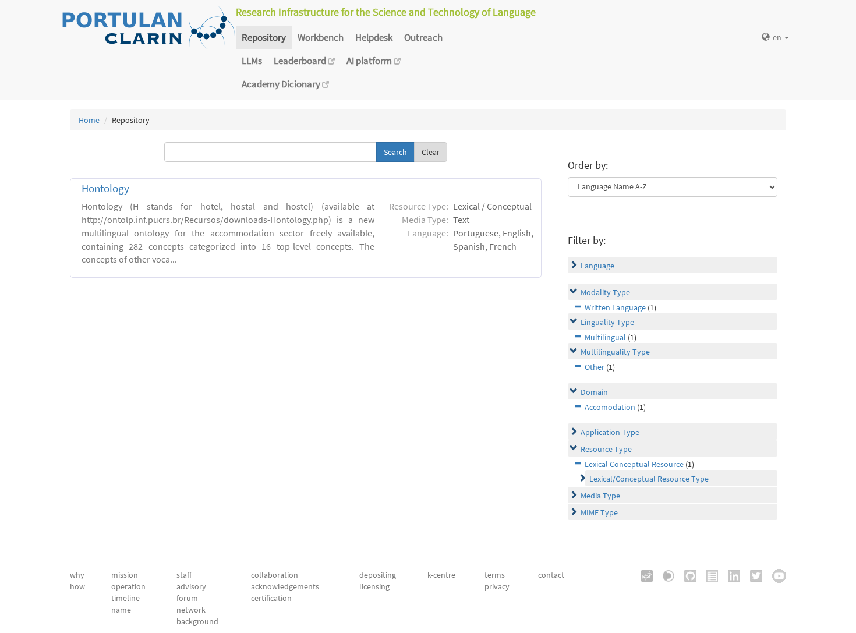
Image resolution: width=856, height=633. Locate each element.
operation (128, 586)
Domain (594, 392)
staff (184, 575)
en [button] (778, 37)
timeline (125, 598)
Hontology (105, 188)
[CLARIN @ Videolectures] (664, 575)
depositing (377, 575)
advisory (191, 586)
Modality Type (605, 292)
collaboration (274, 575)
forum (187, 598)
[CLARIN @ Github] (686, 575)
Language (597, 265)
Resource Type (606, 449)
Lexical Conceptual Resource (634, 464)
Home (89, 120)
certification (271, 598)
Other (594, 367)
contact (551, 575)
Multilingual (605, 337)
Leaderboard (301, 60)
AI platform (370, 60)
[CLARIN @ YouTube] (775, 575)
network (191, 609)
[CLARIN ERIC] (643, 575)
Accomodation (610, 407)
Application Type (610, 432)
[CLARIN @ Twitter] (752, 575)
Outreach (423, 37)
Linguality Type (607, 322)
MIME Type (599, 512)
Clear (431, 152)
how (77, 586)
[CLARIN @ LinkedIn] (730, 575)
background (197, 621)
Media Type (600, 495)
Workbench (321, 37)
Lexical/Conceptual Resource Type (649, 478)
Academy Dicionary (282, 83)
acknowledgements (285, 586)
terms (494, 575)
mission (124, 575)
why (77, 575)
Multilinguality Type (615, 351)
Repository (264, 37)
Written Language (615, 307)
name (121, 609)
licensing (374, 586)
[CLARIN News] (708, 575)
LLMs (252, 60)
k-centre (441, 575)
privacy (497, 586)
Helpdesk (373, 37)
